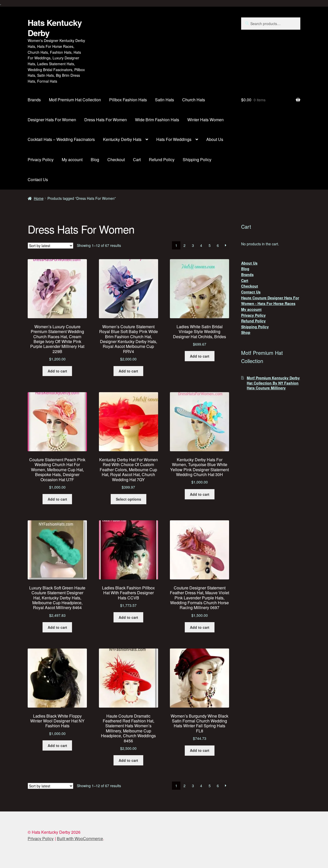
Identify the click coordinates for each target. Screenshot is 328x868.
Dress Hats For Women (105, 120)
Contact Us (38, 179)
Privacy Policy (41, 159)
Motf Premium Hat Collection (75, 100)
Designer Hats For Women (52, 120)
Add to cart (57, 370)
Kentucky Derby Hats (122, 139)
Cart (137, 159)
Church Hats (193, 100)
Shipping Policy (197, 159)
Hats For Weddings (173, 139)
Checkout (116, 159)
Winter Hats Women (205, 120)
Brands (34, 100)
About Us (214, 139)
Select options (128, 499)
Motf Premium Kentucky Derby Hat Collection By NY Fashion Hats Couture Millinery (273, 383)
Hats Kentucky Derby (55, 28)
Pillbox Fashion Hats (128, 100)
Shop (245, 332)
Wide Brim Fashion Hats (157, 120)
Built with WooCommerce (80, 838)
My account (72, 159)
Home (39, 198)
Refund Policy (162, 159)
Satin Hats (164, 100)
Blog (95, 159)
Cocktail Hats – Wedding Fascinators (61, 139)
